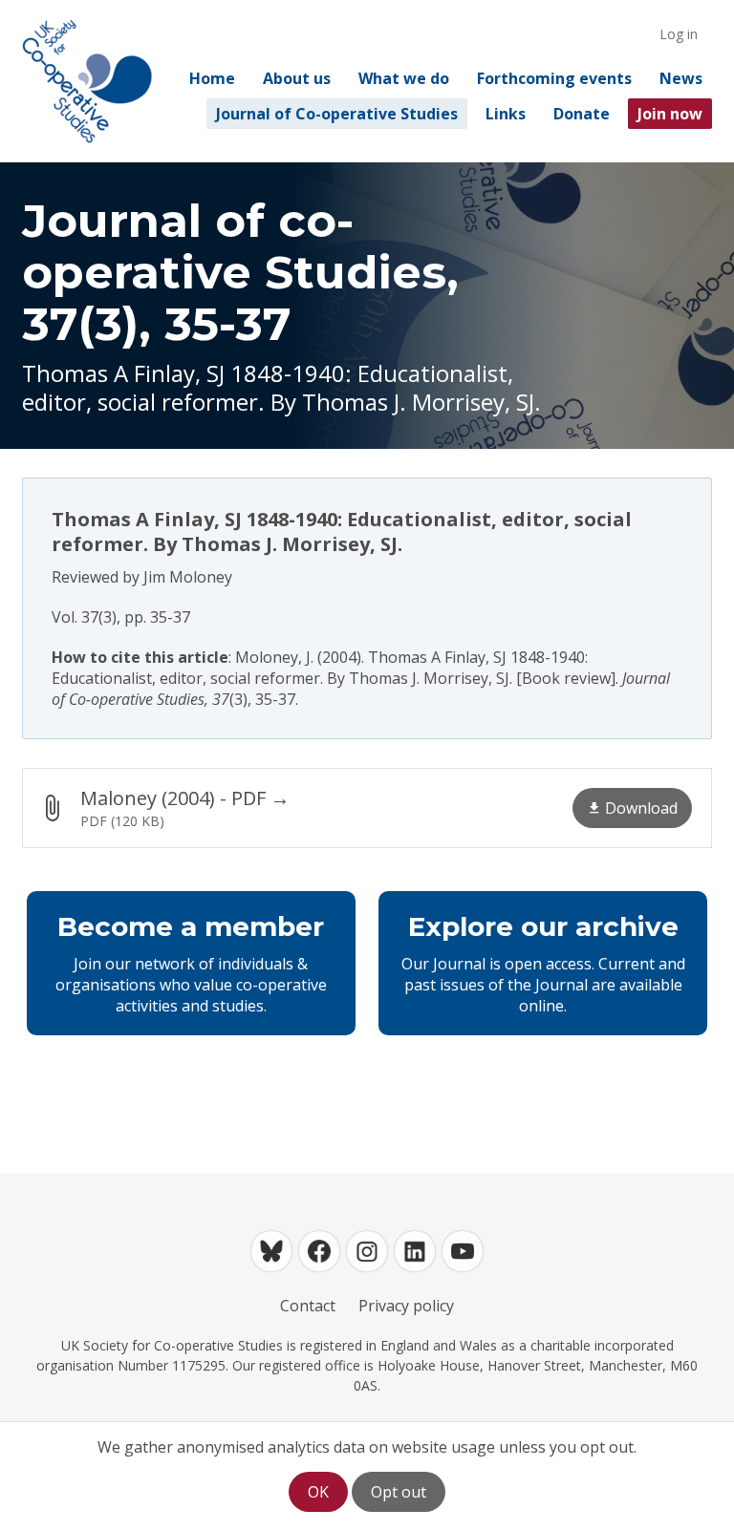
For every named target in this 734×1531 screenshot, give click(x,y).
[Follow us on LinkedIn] (415, 1251)
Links (506, 113)
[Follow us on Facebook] (319, 1251)
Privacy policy (406, 1305)
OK (318, 1491)
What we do (403, 78)
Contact (307, 1305)
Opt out (398, 1491)
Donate (581, 113)
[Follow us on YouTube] (463, 1251)
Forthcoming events (554, 78)
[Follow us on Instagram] (367, 1251)
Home (212, 78)
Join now (669, 113)
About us (297, 78)
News (680, 78)
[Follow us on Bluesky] (271, 1251)
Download (641, 808)
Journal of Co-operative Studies (337, 113)
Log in (678, 34)
